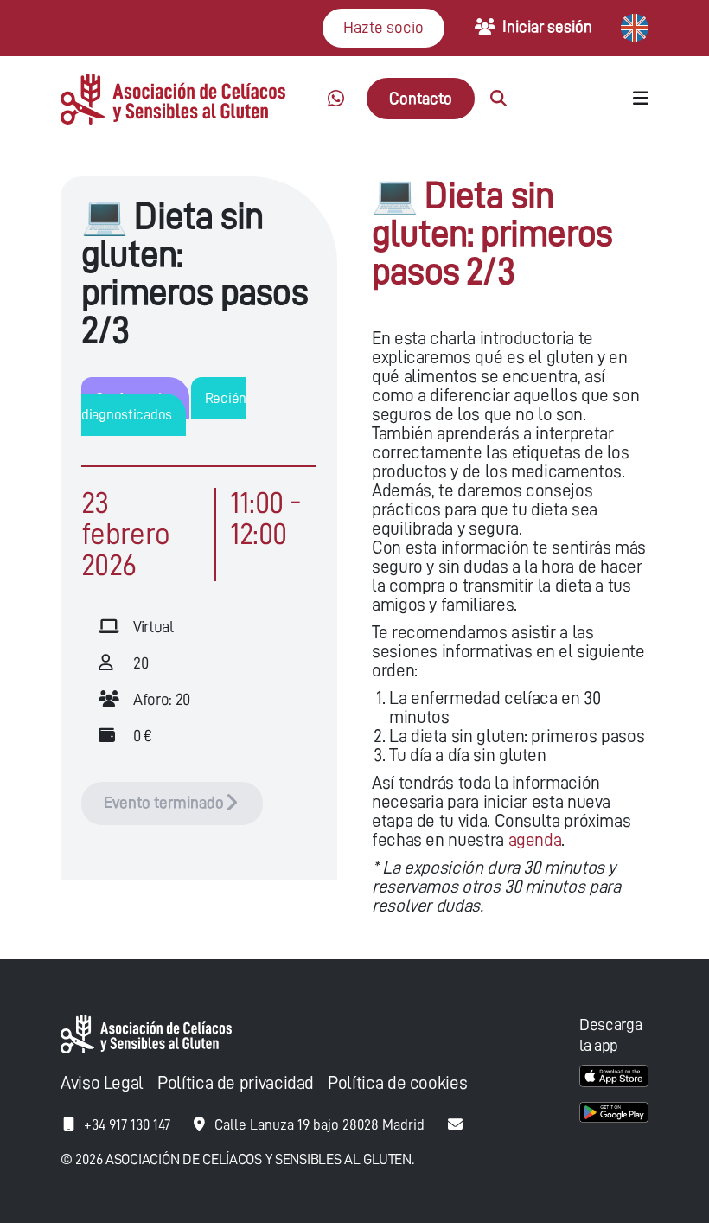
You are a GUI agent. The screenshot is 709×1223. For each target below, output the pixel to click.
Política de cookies (397, 1083)
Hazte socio (383, 27)
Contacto (420, 98)
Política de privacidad (235, 1083)
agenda (535, 840)
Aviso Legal (102, 1083)
